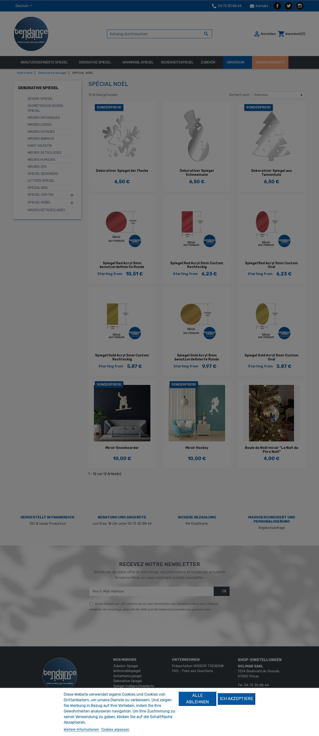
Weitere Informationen (82, 730)
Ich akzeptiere (236, 698)
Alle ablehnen (197, 698)
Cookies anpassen (115, 730)
